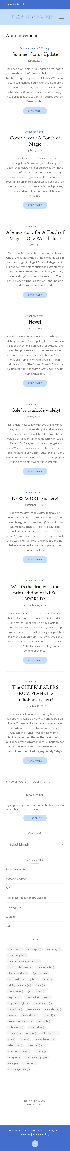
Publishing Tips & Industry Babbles (26, 897)
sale (11, 1039)
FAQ (8, 888)
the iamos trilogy (36, 1057)
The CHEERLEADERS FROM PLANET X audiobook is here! (35, 693)
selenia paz (15, 1045)
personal (44, 1021)
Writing (45, 48)
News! (35, 322)
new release (53, 1009)
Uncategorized (14, 907)
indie (40, 985)
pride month (15, 1027)
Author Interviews (16, 878)
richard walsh (49, 1033)
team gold (14, 1057)
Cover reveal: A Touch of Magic (35, 141)
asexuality (53, 949)
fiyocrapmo (40, 973)
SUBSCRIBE (35, 818)
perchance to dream (20, 1021)
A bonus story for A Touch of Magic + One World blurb (35, 235)
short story (35, 1045)
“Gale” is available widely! (35, 410)
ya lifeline (29, 1063)
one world (48, 1015)
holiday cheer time (19, 985)
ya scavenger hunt (19, 1069)
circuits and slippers (20, 967)
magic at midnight (18, 1003)
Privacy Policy (41, 1134)
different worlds (17, 973)
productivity (36, 1027)
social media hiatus (19, 1051)
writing (13, 1063)
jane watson (15, 991)
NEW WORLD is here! (35, 498)
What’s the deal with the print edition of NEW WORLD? (35, 592)
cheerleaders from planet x (24, 961)
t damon (41, 1051)
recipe (31, 1033)
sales (25, 1039)
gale (33, 979)
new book (33, 1009)
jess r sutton (36, 991)
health (47, 979)
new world (29, 1015)
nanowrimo (15, 1009)
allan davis (15, 949)
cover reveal (45, 967)
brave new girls (17, 955)
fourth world (16, 979)
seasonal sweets (45, 1039)
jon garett (14, 997)
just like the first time (38, 997)
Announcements (29, 48)
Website (11, 916)
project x (14, 1033)
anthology (34, 949)
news (12, 1015)
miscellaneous (43, 1003)
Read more (35, 111)
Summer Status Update (35, 54)
